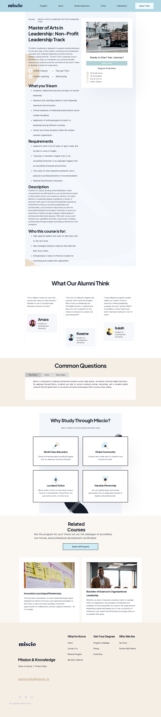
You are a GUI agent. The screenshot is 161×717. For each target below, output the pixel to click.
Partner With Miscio (127, 648)
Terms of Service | (26, 666)
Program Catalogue (101, 643)
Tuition (103, 6)
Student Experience (81, 6)
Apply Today (144, 6)
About (60, 6)
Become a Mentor (75, 660)
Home (70, 643)
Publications (122, 6)
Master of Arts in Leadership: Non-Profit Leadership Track (58, 20)
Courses (31, 19)
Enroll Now (97, 654)
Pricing (96, 648)
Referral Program (75, 654)
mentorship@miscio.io (33, 679)
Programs (43, 6)
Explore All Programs (80, 547)
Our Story (123, 643)
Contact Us (73, 648)
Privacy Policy (41, 666)
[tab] (33, 375)
